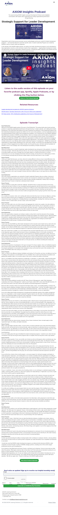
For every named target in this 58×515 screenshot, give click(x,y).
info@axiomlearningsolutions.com (18, 499)
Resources (45, 483)
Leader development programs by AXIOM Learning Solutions (18, 109)
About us (4, 483)
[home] (9, 3)
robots (37, 502)
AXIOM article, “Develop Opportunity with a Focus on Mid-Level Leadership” (22, 111)
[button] (54, 2)
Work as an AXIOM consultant (31, 483)
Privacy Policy (52, 502)
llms (42, 502)
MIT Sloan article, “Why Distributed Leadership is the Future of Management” (22, 114)
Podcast (53, 483)
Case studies (19, 483)
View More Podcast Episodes (29, 460)
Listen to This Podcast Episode (29, 98)
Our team (10, 483)
